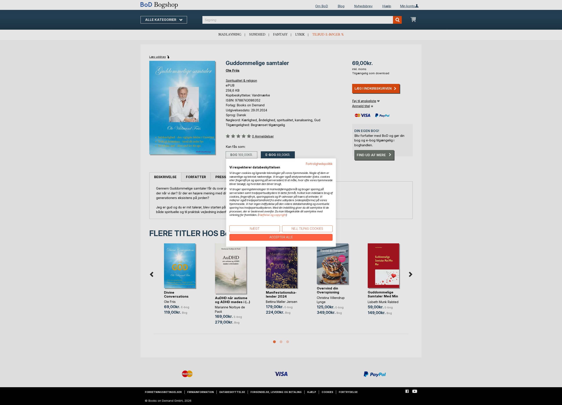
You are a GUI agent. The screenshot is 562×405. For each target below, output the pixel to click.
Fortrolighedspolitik (319, 164)
